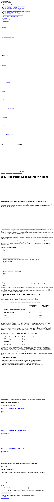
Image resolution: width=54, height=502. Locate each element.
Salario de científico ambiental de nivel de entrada (14, 6)
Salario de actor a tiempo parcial (10, 12)
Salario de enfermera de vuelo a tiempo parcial (13, 8)
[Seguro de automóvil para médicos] (8, 405)
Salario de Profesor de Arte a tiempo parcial (13, 15)
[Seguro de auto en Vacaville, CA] (11, 270)
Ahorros (8, 82)
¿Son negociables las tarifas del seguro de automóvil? (19, 464)
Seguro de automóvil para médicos (12, 409)
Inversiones (5, 117)
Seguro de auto (6, 125)
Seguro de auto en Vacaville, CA (12, 272)
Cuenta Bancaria (10, 108)
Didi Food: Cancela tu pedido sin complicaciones (14, 4)
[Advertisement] (27, 160)
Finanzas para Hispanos (29, 495)
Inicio (4, 65)
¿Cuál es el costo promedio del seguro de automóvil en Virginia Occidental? (24, 284)
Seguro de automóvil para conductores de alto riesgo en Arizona (21, 260)
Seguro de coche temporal (16, 173)
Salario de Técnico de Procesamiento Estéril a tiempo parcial (16, 11)
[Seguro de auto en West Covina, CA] (14, 445)
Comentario (4, 482)
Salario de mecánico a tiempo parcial (11, 9)
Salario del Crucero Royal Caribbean (11, 16)
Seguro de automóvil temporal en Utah (13, 430)
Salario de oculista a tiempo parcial (11, 7)
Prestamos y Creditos (8, 74)
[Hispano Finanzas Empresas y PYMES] (8, 45)
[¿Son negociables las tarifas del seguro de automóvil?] (14, 460)
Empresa (5, 91)
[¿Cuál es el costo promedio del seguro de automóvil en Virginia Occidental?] (11, 282)
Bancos (5, 99)
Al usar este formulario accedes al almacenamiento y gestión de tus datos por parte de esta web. (23, 490)
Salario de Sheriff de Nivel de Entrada (11, 13)
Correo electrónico (5, 487)
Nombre (3, 485)
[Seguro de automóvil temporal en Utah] (11, 427)
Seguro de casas (9, 134)
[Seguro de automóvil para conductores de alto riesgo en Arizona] (11, 258)
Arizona (5, 171)
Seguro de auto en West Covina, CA (12, 448)
